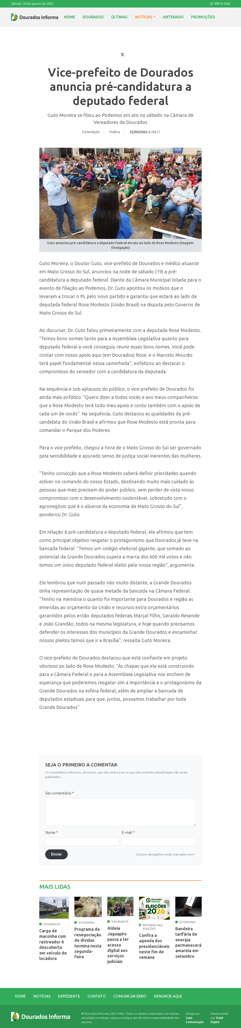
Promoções (203, 17)
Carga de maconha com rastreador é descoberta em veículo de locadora (53, 944)
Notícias (144, 17)
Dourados (93, 17)
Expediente (69, 996)
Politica (114, 132)
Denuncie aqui (168, 996)
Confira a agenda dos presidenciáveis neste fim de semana (154, 946)
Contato (97, 996)
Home (69, 17)
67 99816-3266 (220, 3)
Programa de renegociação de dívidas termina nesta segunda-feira (87, 943)
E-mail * (128, 832)
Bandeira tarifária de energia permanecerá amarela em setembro (188, 942)
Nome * (51, 832)
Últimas (119, 17)
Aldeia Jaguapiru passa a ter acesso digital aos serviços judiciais (118, 945)
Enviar (56, 854)
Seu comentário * (59, 793)
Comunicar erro (129, 996)
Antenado (173, 17)
